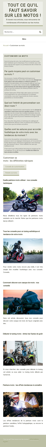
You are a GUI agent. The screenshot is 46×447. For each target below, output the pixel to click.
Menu (24, 39)
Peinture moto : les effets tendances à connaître (22, 385)
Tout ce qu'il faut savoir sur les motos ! (23, 10)
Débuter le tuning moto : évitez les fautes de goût (23, 334)
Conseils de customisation (14, 167)
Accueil (5, 45)
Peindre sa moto (11, 173)
